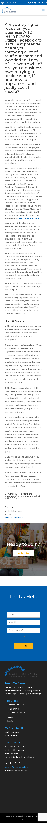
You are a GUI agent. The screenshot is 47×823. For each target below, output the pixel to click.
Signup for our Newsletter (17, 767)
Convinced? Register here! (19, 494)
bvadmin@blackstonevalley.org (19, 757)
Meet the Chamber (16, 713)
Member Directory (10, 2)
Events (10, 721)
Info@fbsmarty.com (14, 517)
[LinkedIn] (11, 763)
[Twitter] (7, 763)
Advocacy (11, 717)
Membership (13, 709)
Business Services (15, 705)
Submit (23, 646)
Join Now (23, 553)
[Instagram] (16, 763)
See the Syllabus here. (29, 218)
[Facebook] (21, 763)
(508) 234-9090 (38, 2)
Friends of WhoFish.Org (16, 770)
